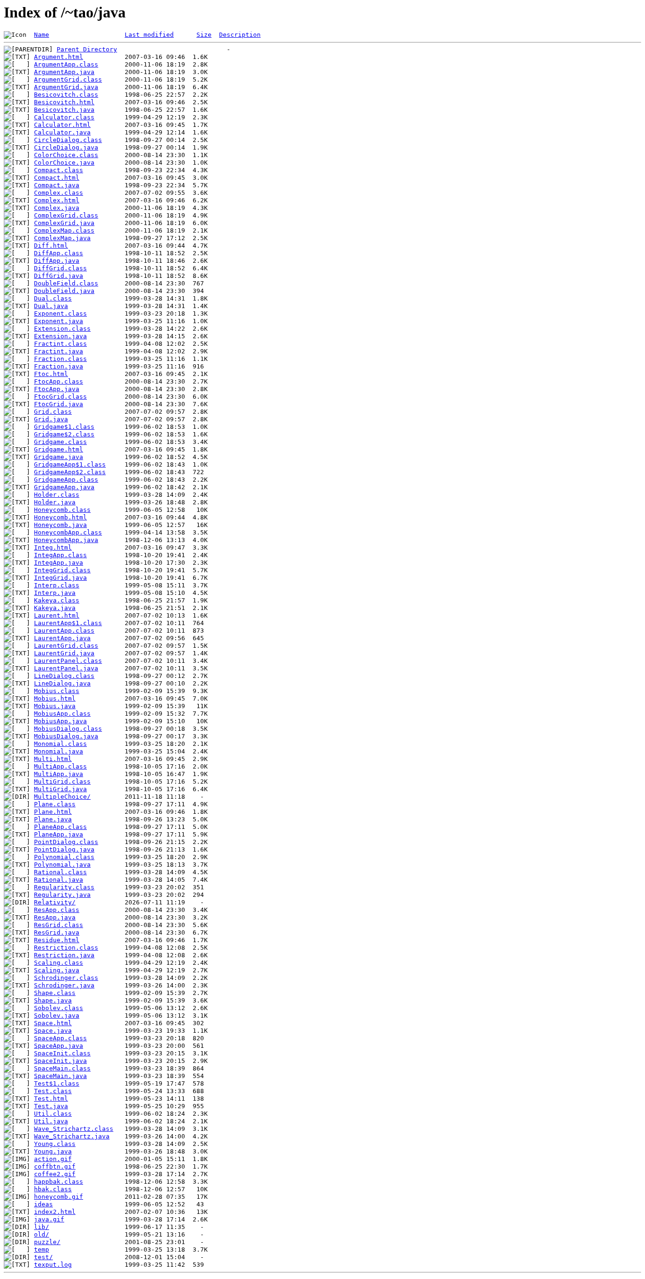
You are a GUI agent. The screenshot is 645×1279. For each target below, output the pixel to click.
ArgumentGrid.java (66, 87)
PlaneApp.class (60, 826)
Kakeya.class (56, 600)
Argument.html (58, 56)
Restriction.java (64, 955)
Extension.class (62, 328)
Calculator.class (64, 117)
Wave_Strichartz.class (73, 1128)
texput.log (53, 1264)
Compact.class (58, 170)
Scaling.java (56, 970)
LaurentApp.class (64, 630)
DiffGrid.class (60, 268)
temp (41, 1249)
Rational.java (58, 879)
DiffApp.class (58, 253)
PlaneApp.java (58, 834)
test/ (43, 1257)
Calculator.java (62, 132)
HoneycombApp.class (68, 532)
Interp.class (56, 585)
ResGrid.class (58, 924)
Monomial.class (60, 743)
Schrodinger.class (66, 977)
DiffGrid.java (58, 275)
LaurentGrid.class (66, 645)
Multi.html (53, 758)
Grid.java (51, 419)
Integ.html (53, 547)
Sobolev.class (58, 1007)
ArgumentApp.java (64, 71)
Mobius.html (55, 698)
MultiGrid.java (60, 789)
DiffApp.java (56, 260)
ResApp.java (55, 917)
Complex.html (56, 200)
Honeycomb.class (62, 509)
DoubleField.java (64, 290)
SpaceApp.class (60, 1038)
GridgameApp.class (66, 479)
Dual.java (51, 305)
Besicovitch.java (64, 109)
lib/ (41, 1226)
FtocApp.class (58, 381)
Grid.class (53, 411)
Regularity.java (62, 894)
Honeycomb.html (60, 517)
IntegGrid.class (62, 570)
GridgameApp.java (64, 487)
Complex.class (58, 192)
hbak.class (53, 1189)
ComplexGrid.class (66, 215)
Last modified (149, 34)
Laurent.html (56, 615)
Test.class (53, 1091)
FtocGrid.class (60, 396)
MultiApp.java (58, 773)
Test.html (51, 1098)
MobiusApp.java (60, 721)
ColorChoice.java (64, 162)
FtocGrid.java (58, 404)
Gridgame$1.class (64, 426)
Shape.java (53, 1000)
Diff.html (51, 245)
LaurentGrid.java (64, 653)
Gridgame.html (58, 449)
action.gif (53, 1158)
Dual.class (53, 298)
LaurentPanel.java (66, 668)
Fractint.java (58, 351)
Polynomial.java (62, 864)
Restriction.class (66, 947)
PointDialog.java (64, 849)
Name (41, 34)
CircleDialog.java (66, 147)
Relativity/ (55, 902)
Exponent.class (60, 313)
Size (204, 34)
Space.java (53, 1030)
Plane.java (53, 819)
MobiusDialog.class (68, 728)
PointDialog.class (66, 841)
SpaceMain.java (60, 1075)
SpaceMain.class (62, 1068)
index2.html (55, 1211)
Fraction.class (60, 358)
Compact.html (56, 177)
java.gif (49, 1219)
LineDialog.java (62, 683)
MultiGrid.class (62, 781)
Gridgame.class (60, 441)
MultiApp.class (60, 766)
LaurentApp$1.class (68, 623)
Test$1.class (56, 1083)
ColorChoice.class (66, 155)
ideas (43, 1204)
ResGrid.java (56, 932)
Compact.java (56, 185)
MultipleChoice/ (62, 796)
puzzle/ (47, 1242)
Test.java (51, 1106)
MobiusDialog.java (66, 736)
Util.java (51, 1121)
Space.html (53, 1023)
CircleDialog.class (68, 139)
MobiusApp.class (62, 713)
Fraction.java (58, 366)
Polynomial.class (64, 857)
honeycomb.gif (58, 1196)
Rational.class (60, 872)
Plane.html (53, 811)
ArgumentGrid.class (68, 79)
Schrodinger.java (64, 985)
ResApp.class (56, 909)
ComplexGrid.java (64, 222)
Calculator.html (62, 124)
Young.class (55, 1143)
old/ (41, 1234)
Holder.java (55, 502)
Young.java (53, 1151)
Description (240, 34)
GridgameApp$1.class (70, 464)
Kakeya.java (55, 607)
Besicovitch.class (66, 94)
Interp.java (55, 592)
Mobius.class (56, 690)
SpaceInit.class (62, 1053)
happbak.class (58, 1181)
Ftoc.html (51, 373)
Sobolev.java (56, 1015)
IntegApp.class (60, 555)
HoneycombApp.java (66, 539)
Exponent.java (58, 321)
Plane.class (55, 804)
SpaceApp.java (58, 1045)
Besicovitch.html (64, 102)
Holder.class (56, 494)
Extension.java (60, 336)
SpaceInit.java (60, 1060)
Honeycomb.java (60, 524)
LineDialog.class (64, 675)
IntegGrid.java (60, 577)
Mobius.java (55, 706)
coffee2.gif (55, 1174)
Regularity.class (64, 887)
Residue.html (56, 940)
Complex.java (56, 207)
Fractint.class (60, 343)
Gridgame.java (58, 456)
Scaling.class (58, 962)
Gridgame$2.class (64, 434)
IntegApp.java (58, 562)
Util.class (53, 1113)
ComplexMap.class (64, 230)
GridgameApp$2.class (70, 472)
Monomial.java (58, 751)
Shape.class (55, 992)
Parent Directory (87, 49)
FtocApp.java (56, 389)
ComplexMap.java (62, 238)
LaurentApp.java (62, 638)
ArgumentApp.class (66, 64)
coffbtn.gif (55, 1166)
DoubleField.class (66, 283)
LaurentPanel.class (68, 660)
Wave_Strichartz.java (72, 1136)
